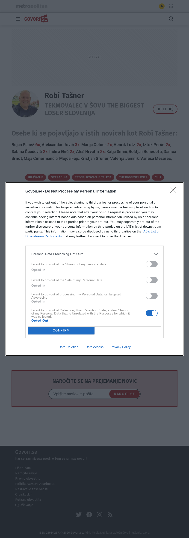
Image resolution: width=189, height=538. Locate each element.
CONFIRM (61, 330)
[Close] (174, 191)
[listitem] (94, 254)
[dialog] (94, 269)
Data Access (94, 347)
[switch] (152, 264)
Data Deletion (68, 347)
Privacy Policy (121, 347)
